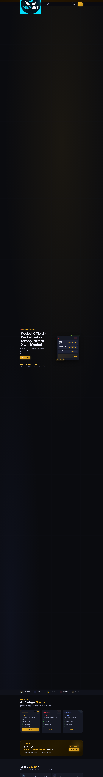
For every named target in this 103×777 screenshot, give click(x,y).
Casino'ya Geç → (51, 729)
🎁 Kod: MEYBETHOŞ (74, 746)
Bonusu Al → (30, 729)
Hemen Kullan (74, 749)
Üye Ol (80, 4)
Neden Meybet (49, 4)
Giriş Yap (74, 4)
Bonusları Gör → (36, 357)
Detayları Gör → (72, 729)
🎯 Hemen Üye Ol (25, 357)
